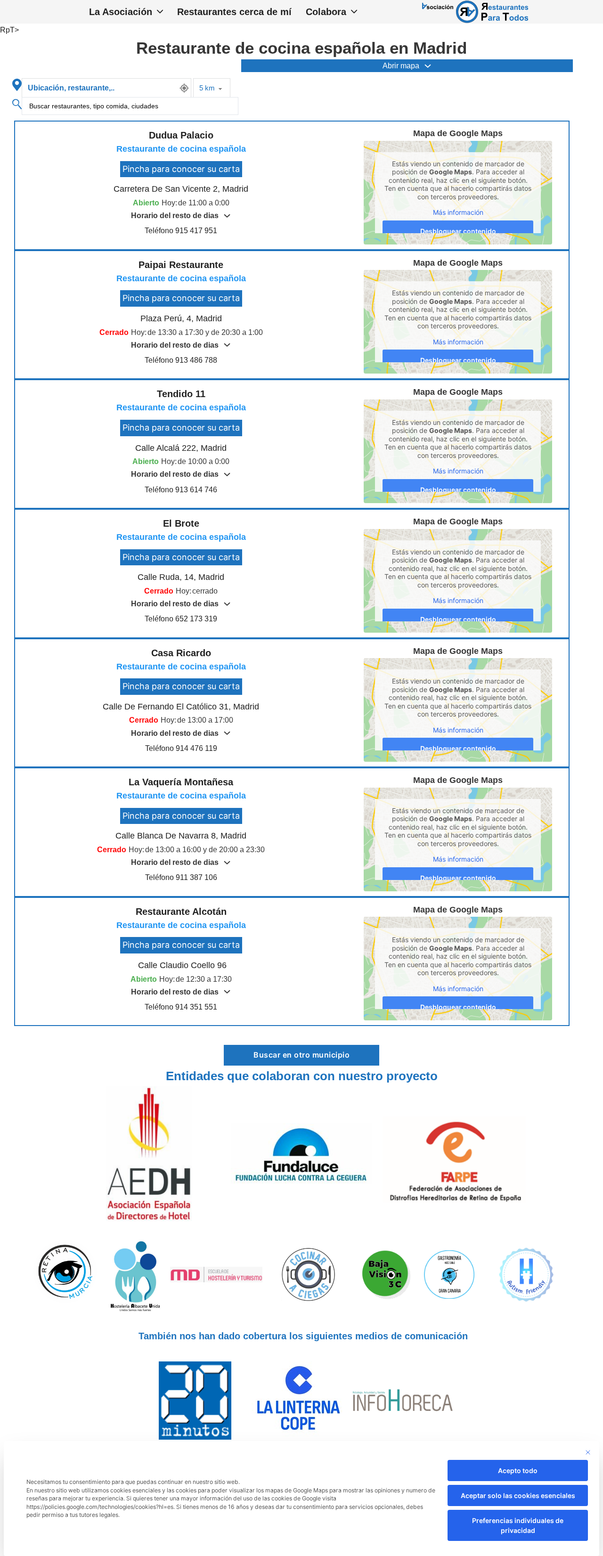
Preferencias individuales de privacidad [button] (517, 1525)
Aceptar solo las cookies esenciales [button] (518, 1495)
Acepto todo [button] (518, 1470)
